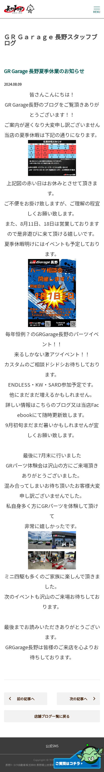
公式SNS (52, 746)
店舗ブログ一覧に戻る (52, 716)
